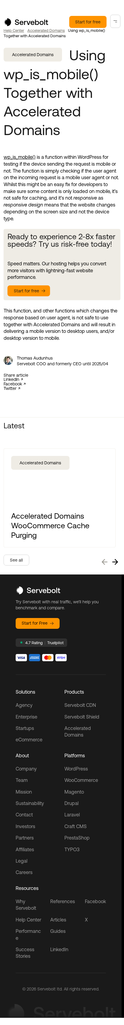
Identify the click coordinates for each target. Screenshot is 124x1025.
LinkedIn (11, 379)
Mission (24, 791)
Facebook (13, 384)
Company (26, 768)
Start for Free (35, 623)
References (62, 901)
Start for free (88, 22)
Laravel (72, 814)
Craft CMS (75, 826)
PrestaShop (77, 837)
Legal (21, 861)
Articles (58, 919)
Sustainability (30, 803)
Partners (25, 837)
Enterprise (26, 716)
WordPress (76, 768)
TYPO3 (71, 849)
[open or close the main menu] (115, 21)
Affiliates (25, 849)
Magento (74, 791)
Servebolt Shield (81, 716)
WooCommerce (81, 780)
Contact (24, 814)
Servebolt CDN (80, 705)
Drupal (71, 803)
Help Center (14, 30)
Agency (24, 705)
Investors (25, 826)
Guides (58, 931)
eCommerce (29, 739)
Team (22, 780)
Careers (24, 872)
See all (16, 560)
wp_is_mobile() (20, 157)
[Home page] (26, 24)
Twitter (10, 388)
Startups (25, 728)
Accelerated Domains (46, 30)
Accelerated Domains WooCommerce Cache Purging (50, 525)
